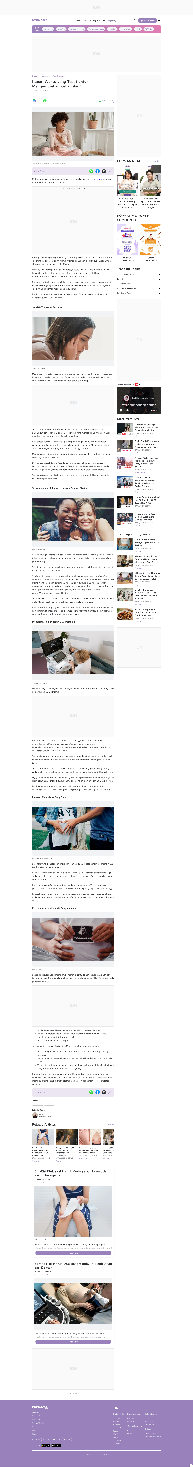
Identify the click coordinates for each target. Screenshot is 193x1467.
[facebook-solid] (97, 171)
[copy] (110, 171)
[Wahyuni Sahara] (35, 1115)
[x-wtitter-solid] (104, 171)
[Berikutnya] (115, 1266)
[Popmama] (40, 21)
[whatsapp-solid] (91, 171)
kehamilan (95, 179)
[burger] (159, 20)
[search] (135, 20)
